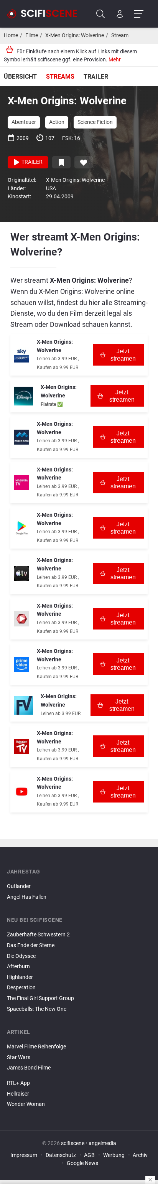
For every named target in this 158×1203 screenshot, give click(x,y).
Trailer (96, 76)
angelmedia (102, 1143)
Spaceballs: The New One (36, 1009)
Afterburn (18, 966)
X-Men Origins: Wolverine (74, 35)
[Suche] (100, 14)
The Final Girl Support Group (40, 998)
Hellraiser (18, 1094)
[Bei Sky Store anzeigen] (21, 355)
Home (11, 35)
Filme (31, 35)
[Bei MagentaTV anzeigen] (21, 482)
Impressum (23, 1155)
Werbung (114, 1155)
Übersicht (20, 76)
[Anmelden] (119, 14)
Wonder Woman (26, 1104)
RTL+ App (18, 1083)
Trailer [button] (31, 162)
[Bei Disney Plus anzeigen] (23, 396)
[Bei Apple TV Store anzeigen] (21, 573)
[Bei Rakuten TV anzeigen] (21, 746)
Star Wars (18, 1057)
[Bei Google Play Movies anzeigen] (21, 528)
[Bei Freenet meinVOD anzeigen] (23, 705)
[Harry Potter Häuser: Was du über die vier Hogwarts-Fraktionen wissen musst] (79, 1074)
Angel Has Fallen (26, 897)
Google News (82, 1163)
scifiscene (72, 1143)
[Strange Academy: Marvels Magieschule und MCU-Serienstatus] (79, 1077)
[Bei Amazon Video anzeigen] (21, 664)
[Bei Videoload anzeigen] (21, 618)
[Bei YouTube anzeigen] (21, 791)
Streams (60, 76)
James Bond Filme (29, 1068)
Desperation (21, 987)
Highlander (20, 977)
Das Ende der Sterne (30, 945)
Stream (119, 35)
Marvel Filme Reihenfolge (36, 1046)
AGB (89, 1155)
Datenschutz (61, 1155)
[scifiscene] (45, 14)
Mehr (115, 59)
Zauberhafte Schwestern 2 (38, 934)
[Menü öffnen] (138, 14)
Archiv (140, 1155)
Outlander (19, 886)
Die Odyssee (21, 956)
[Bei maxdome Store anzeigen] (21, 437)
